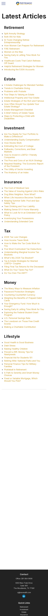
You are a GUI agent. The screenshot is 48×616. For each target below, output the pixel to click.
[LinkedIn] (23, 596)
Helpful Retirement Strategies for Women (23, 66)
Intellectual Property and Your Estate (21, 97)
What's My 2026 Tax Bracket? (19, 258)
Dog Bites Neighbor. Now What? (20, 194)
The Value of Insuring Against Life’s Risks (24, 191)
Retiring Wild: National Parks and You (22, 361)
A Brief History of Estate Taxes (19, 113)
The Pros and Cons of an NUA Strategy (23, 160)
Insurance (24, 615)
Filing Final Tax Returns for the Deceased (24, 266)
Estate (24, 612)
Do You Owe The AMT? (15, 273)
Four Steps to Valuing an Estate (19, 94)
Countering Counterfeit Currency (19, 295)
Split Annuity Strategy (14, 33)
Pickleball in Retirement (15, 369)
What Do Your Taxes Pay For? (18, 270)
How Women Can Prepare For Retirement (24, 45)
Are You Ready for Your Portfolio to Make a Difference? (21, 135)
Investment (24, 609)
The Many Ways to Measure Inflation (22, 288)
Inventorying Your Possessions (19, 218)
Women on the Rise (13, 52)
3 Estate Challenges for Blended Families (23, 85)
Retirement (24, 607)
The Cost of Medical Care (16, 188)
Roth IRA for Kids (12, 36)
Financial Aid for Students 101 (18, 357)
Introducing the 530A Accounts (19, 69)
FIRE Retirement (12, 48)
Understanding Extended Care (18, 221)
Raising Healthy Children (16, 349)
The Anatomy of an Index (16, 172)
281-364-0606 (26, 579)
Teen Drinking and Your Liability (19, 206)
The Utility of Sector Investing (18, 169)
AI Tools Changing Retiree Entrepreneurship (16, 41)
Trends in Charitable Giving (17, 88)
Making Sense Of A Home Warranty (21, 209)
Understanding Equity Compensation (21, 139)
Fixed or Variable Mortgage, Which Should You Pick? (21, 379)
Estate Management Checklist (18, 109)
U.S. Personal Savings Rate (17, 318)
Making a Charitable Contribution (20, 327)
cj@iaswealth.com (24, 592)
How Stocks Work (13, 143)
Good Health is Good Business (18, 342)
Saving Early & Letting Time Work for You (24, 309)
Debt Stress (9, 345)
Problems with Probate (15, 91)
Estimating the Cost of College (18, 146)
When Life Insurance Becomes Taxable (22, 197)
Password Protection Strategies (19, 291)
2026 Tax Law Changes (15, 237)
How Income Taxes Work (16, 240)
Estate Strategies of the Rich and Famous (24, 101)
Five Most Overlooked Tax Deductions (22, 249)
